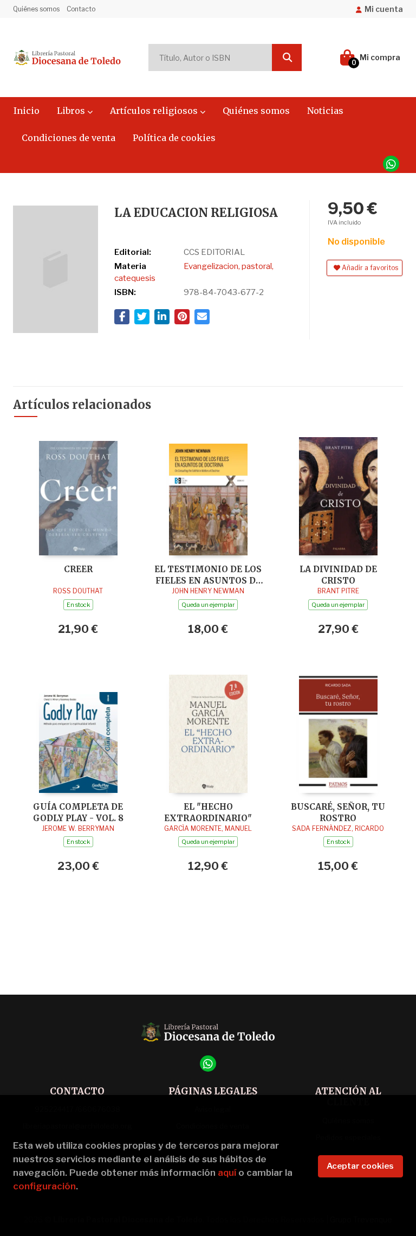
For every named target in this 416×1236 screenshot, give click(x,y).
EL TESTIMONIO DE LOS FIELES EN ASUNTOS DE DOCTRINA (208, 574)
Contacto (81, 9)
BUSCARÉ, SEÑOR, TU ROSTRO (338, 812)
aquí (227, 1172)
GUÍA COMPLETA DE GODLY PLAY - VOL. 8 (78, 812)
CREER (78, 569)
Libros (72, 110)
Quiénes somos (36, 9)
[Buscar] (287, 57)
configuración (44, 1186)
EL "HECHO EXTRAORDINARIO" (208, 812)
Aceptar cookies (360, 1166)
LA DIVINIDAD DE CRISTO (338, 574)
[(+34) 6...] (391, 164)
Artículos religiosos (155, 110)
